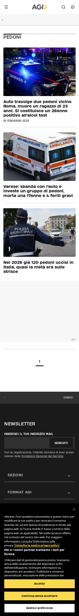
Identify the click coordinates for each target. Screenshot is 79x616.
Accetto (39, 583)
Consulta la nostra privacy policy (37, 545)
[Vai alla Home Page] (39, 7)
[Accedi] (73, 7)
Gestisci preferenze (39, 608)
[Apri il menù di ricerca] (63, 7)
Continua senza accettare (39, 596)
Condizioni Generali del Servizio (42, 456)
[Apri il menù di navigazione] (6, 7)
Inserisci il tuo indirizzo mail (28, 434)
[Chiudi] (74, 509)
